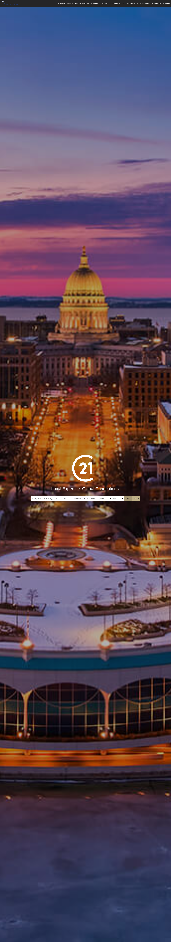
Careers (95, 4)
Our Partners (132, 4)
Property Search (66, 4)
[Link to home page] (11, 4)
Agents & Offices (82, 3)
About (105, 4)
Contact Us (145, 3)
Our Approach (118, 4)
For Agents (156, 3)
